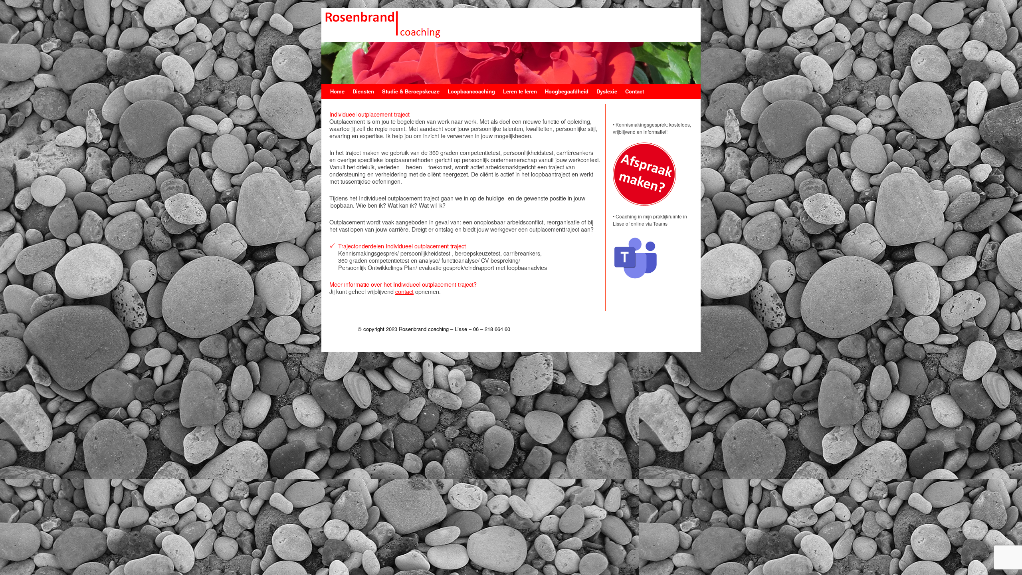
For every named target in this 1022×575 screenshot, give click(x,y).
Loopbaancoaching (471, 91)
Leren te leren (520, 91)
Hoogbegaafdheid (566, 91)
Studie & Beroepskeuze (411, 91)
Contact (634, 91)
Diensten (363, 91)
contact (404, 291)
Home (337, 91)
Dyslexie (606, 91)
